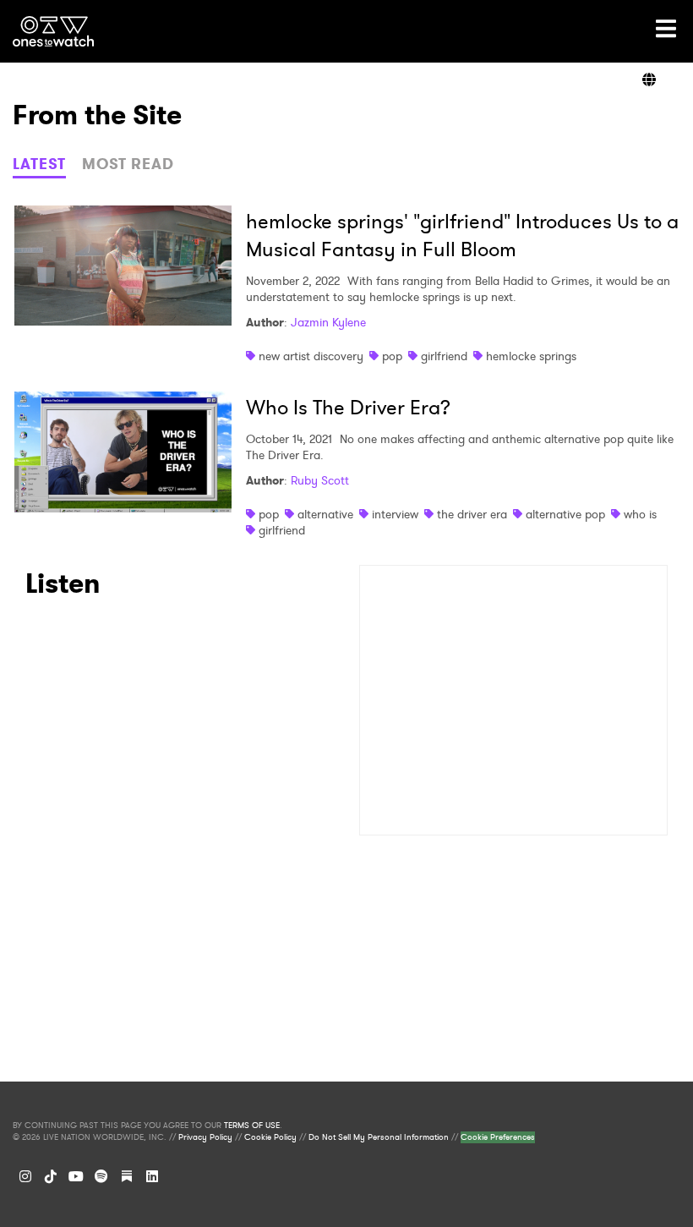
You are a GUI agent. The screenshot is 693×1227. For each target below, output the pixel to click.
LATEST (39, 164)
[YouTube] (76, 1176)
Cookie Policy (270, 1137)
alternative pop (565, 514)
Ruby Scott (320, 480)
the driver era (472, 514)
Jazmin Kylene (328, 322)
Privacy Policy (205, 1137)
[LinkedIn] (152, 1176)
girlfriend (444, 356)
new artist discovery (311, 356)
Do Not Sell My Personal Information (378, 1137)
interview (395, 514)
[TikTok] (50, 1176)
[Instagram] (25, 1176)
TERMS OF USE (252, 1125)
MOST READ (128, 164)
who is (640, 514)
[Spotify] (101, 1176)
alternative (325, 514)
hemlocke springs (531, 356)
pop (392, 356)
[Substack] (126, 1176)
